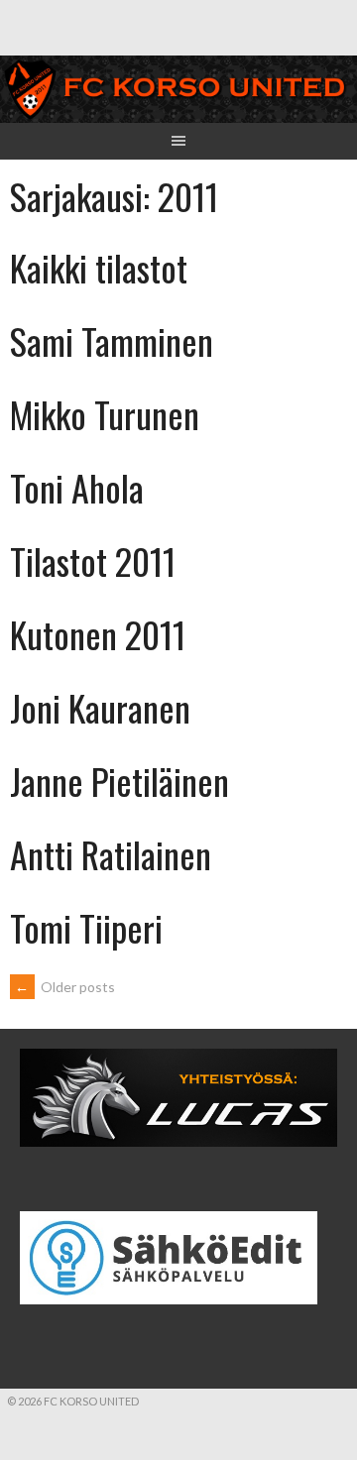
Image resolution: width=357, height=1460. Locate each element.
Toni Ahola (77, 487)
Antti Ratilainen (110, 854)
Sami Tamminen (111, 340)
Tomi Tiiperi (86, 927)
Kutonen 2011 (97, 634)
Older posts (65, 986)
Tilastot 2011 (93, 560)
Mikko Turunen (104, 414)
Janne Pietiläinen (119, 780)
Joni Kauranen (100, 707)
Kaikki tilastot (98, 267)
